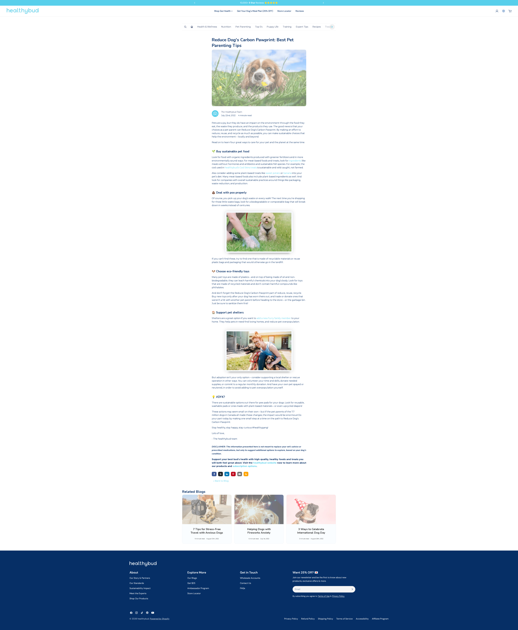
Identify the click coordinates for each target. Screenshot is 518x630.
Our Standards (137, 583)
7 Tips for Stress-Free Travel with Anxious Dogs (207, 531)
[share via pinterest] (233, 474)
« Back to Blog (221, 481)
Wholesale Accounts (250, 578)
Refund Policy (308, 618)
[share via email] (239, 474)
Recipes (316, 26)
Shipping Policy (325, 618)
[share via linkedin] (226, 474)
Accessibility (362, 618)
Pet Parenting (243, 26)
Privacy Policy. (338, 596)
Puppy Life (272, 26)
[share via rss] (246, 474)
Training (287, 26)
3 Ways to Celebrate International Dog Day (311, 531)
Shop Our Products (139, 598)
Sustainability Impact (140, 588)
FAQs (242, 588)
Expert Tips (302, 26)
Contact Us (245, 583)
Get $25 (191, 583)
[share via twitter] (220, 474)
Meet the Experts (138, 593)
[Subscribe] (352, 589)
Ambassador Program (198, 588)
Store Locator (194, 593)
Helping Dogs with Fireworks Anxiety (259, 531)
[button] (503, 10)
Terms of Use (324, 596)
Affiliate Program (380, 618)
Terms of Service (344, 618)
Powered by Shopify (159, 618)
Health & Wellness (207, 26)
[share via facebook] (214, 474)
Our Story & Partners (140, 578)
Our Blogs (192, 578)
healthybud (143, 618)
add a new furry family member (274, 318)
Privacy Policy (291, 618)
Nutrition (226, 26)
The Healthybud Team (231, 112)
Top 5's (258, 26)
